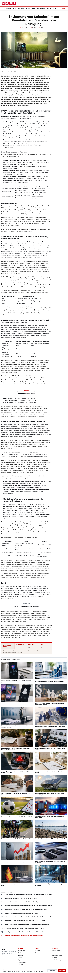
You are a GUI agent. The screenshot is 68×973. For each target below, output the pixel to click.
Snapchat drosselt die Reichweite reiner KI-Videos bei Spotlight (16, 704)
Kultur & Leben (41, 8)
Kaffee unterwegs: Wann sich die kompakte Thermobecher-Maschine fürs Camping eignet (15, 749)
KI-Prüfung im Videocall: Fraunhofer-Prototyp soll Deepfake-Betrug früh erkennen (27, 924)
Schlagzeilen (7, 8)
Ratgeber (49, 8)
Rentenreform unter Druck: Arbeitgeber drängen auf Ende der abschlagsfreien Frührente (28, 905)
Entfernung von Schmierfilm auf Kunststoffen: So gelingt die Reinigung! (24, 935)
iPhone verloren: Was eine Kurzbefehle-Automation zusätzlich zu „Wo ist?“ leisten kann (28, 894)
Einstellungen (52, 970)
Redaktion (54, 957)
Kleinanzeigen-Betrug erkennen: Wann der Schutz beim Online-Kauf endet (25, 920)
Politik (14, 8)
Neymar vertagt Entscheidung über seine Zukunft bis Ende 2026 (16, 816)
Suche (64, 8)
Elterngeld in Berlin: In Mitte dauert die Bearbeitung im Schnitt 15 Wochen (24, 928)
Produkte (8, 11)
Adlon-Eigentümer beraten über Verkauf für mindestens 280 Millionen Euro (25, 932)
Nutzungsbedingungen (57, 955)
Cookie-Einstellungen (57, 960)
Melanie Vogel (44, 27)
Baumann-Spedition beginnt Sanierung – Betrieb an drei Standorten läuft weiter (26, 909)
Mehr (54, 8)
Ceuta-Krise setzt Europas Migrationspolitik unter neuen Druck (50, 726)
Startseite (3, 11)
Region (28, 8)
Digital (33, 8)
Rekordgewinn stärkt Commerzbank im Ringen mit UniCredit (49, 681)
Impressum (54, 953)
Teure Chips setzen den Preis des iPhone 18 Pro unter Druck (15, 862)
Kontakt (37, 953)
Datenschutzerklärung (57, 950)
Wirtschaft (21, 8)
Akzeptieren (62, 970)
